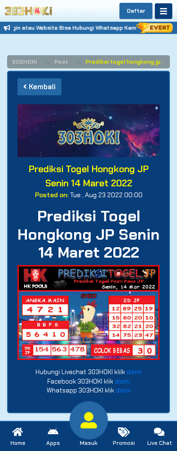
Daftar (136, 11)
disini (134, 372)
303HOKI (24, 62)
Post (61, 62)
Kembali (41, 87)
